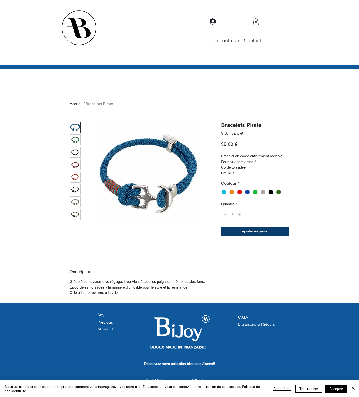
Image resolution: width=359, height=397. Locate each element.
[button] (256, 21)
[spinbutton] (232, 214)
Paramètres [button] (282, 388)
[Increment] (239, 214)
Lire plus (227, 173)
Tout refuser (308, 388)
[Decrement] (225, 214)
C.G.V (243, 317)
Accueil (76, 103)
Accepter (336, 388)
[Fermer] (353, 388)
